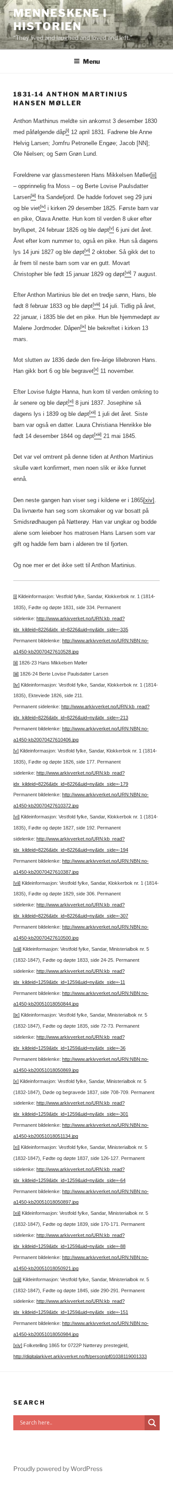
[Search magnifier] (152, 1422)
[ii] (153, 175)
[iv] (16, 684)
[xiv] (148, 500)
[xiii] (17, 1279)
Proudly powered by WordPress (57, 1468)
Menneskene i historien (60, 20)
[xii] (16, 1213)
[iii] (16, 673)
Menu (91, 61)
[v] (16, 750)
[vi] (16, 816)
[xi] (16, 1147)
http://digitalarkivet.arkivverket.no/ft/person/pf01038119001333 (80, 1356)
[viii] (17, 949)
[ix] (16, 1015)
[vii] (16, 883)
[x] (16, 1081)
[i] (15, 596)
